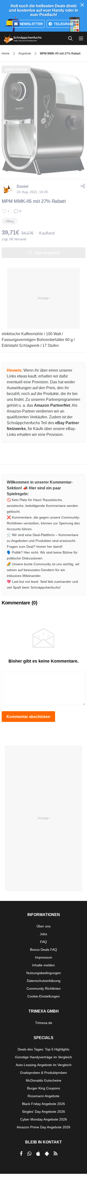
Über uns (43, 926)
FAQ (43, 942)
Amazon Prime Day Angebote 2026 (43, 1127)
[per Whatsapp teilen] (29, 1153)
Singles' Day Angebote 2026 (43, 1111)
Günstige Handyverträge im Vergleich (43, 1057)
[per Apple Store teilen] (38, 1153)
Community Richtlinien (44, 988)
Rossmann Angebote (43, 1096)
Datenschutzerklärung (43, 981)
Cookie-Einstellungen (43, 996)
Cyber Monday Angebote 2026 (43, 1119)
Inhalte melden (43, 965)
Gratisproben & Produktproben (43, 1073)
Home (6, 53)
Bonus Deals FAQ (43, 950)
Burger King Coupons (43, 1088)
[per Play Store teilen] (47, 1153)
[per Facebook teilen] (21, 1153)
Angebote (24, 53)
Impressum (43, 957)
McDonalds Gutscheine (43, 1080)
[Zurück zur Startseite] (23, 38)
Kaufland (47, 233)
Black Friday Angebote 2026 (43, 1104)
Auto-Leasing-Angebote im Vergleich (44, 1065)
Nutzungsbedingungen (43, 973)
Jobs (43, 934)
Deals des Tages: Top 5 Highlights (43, 1049)
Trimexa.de (43, 1023)
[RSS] (56, 1153)
